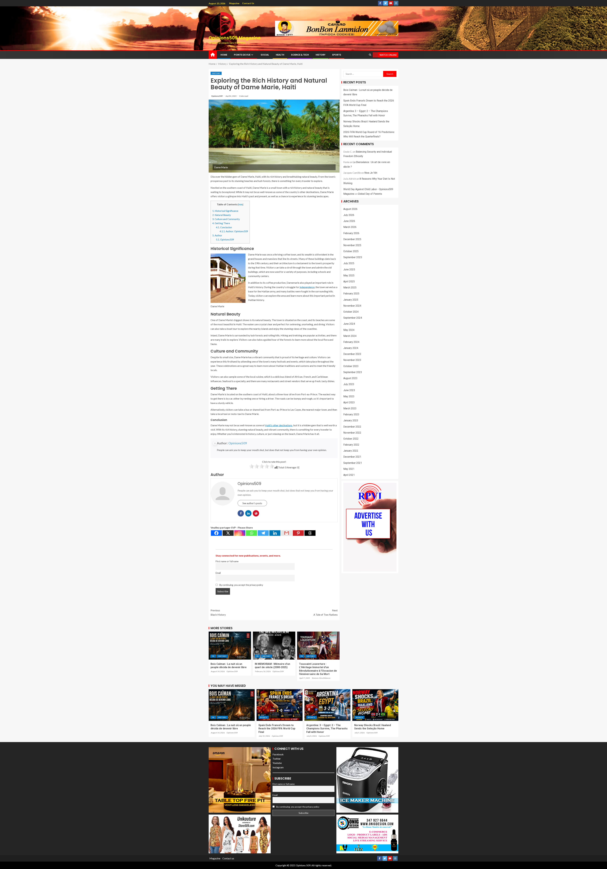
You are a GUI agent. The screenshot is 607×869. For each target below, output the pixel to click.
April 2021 (349, 474)
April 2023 (349, 402)
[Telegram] (263, 533)
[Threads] (310, 533)
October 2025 (351, 251)
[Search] (370, 55)
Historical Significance (225, 210)
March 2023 (349, 408)
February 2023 (351, 414)
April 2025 (349, 281)
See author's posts (252, 503)
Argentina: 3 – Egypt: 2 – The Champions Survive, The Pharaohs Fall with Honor (327, 729)
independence (307, 287)
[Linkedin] (274, 533)
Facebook (278, 754)
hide (241, 204)
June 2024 (349, 323)
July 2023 (348, 384)
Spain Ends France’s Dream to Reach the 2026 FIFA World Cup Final (276, 729)
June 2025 (349, 269)
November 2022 (352, 432)
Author (217, 235)
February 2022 (351, 444)
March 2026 (349, 227)
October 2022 (351, 438)
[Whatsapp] (251, 533)
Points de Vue (242, 54)
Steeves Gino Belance (321, 678)
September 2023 (352, 372)
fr (213, 656)
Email (218, 573)
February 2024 (351, 341)
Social (265, 54)
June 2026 (349, 221)
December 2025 (352, 239)
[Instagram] (239, 533)
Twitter (277, 758)
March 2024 (349, 335)
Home (224, 54)
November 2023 (352, 360)
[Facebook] (216, 533)
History (320, 54)
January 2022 (350, 450)
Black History (218, 612)
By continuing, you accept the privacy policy (241, 585)
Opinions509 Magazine (235, 38)
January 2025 (350, 299)
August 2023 (350, 378)
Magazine (234, 3)
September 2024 (352, 317)
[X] (228, 533)
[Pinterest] (298, 533)
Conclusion (224, 227)
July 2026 (348, 215)
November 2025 (352, 245)
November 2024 (352, 305)
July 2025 (348, 263)
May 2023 (348, 396)
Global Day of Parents (370, 193)
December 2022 (352, 426)
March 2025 (349, 287)
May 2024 (348, 329)
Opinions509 (217, 96)
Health (280, 54)
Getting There (221, 223)
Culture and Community (226, 219)
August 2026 (350, 209)
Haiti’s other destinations (278, 425)
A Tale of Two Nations (325, 612)
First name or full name (227, 561)
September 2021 (352, 462)
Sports (336, 54)
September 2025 (352, 257)
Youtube (277, 762)
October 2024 (351, 311)
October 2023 (351, 366)
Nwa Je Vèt (370, 172)
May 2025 (348, 275)
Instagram (278, 767)
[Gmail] (286, 533)
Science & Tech (300, 54)
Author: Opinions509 (234, 231)
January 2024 (350, 347)
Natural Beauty (221, 215)
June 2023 (349, 390)
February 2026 (351, 233)
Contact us (248, 3)
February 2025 (351, 293)
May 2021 (348, 468)
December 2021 (352, 456)
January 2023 (350, 420)
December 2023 (352, 354)
